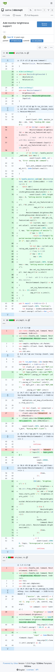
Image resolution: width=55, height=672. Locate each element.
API (37, 670)
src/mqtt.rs (21, 320)
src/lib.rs (21, 53)
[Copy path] (28, 53)
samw (8, 10)
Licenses (30, 670)
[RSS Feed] (30, 10)
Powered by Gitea (10, 663)
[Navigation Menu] (51, 3)
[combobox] (39, 47)
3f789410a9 (16, 41)
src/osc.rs (20, 557)
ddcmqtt (18, 10)
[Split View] (45, 47)
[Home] (4, 3)
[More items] (52, 15)
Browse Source (44, 24)
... (4, 32)
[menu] (51, 47)
